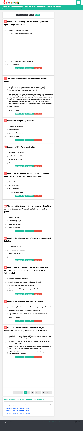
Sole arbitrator (14, 189)
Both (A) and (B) (14, 106)
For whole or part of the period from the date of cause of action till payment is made (30, 342)
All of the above (14, 65)
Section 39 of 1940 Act (16, 159)
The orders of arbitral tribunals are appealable (24, 310)
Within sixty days (14, 217)
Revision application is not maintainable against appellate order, (30, 307)
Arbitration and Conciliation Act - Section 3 (18, 413)
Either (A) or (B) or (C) (16, 192)
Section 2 (25, 14)
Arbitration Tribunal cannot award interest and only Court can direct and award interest (30, 353)
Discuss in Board (29, 68)
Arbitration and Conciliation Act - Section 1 (18, 408)
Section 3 (31, 14)
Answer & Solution (19, 68)
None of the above (15, 110)
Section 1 (19, 14)
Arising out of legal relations (18, 30)
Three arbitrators (14, 182)
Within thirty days (15, 221)
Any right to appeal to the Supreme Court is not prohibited (28, 314)
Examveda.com (16, 422)
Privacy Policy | (62, 422)
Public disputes (14, 129)
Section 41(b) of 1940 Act (17, 152)
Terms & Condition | (53, 422)
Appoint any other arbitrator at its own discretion (25, 282)
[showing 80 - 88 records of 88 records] (14, 392)
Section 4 (37, 14)
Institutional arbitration (17, 250)
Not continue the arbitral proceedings (21, 285)
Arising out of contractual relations (20, 33)
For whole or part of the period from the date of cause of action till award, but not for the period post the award (30, 337)
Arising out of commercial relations (21, 61)
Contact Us (69, 422)
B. (5, 33)
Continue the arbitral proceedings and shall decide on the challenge (28, 290)
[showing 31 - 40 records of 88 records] (50, 392)
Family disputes (14, 136)
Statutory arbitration (16, 253)
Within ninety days (15, 224)
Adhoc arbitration (15, 246)
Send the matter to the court (18, 279)
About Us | (45, 422)
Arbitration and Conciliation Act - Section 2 (18, 410)
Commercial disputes (16, 126)
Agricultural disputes (16, 133)
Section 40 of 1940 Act (16, 156)
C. (5, 61)
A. (5, 30)
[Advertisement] (29, 47)
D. (5, 65)
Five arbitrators (14, 185)
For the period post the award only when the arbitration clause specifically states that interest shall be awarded (30, 347)
